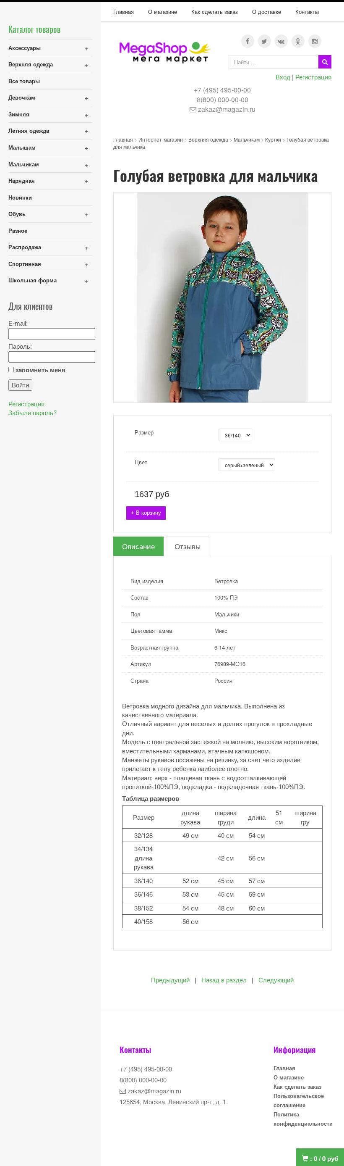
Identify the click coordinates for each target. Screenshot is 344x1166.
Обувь (17, 214)
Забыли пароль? (32, 412)
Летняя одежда (28, 130)
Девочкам (21, 97)
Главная (123, 12)
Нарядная (21, 180)
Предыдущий (170, 980)
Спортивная (24, 264)
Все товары (24, 81)
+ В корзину (146, 513)
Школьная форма (32, 280)
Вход (283, 76)
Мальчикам (23, 164)
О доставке (266, 12)
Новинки (20, 197)
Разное (17, 230)
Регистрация (313, 76)
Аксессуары (24, 48)
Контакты (307, 12)
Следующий (276, 980)
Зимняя (18, 114)
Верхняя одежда (30, 64)
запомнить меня (40, 370)
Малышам (22, 147)
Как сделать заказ (214, 12)
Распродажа (24, 247)
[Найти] (324, 61)
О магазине (162, 12)
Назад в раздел (224, 980)
